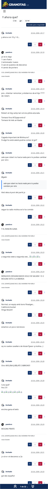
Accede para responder (36, 25)
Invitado (9, 33)
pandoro (9, 52)
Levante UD (6, 21)
